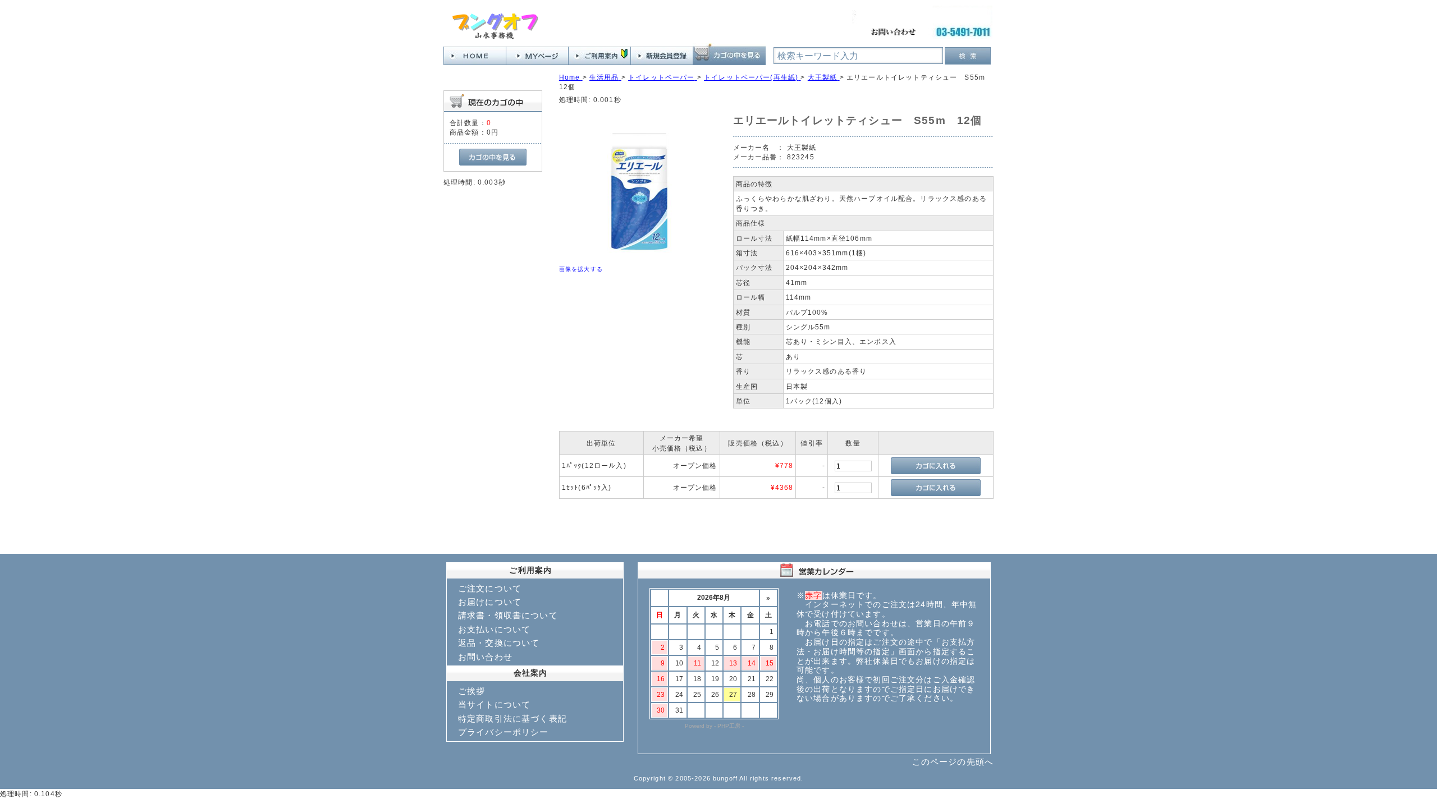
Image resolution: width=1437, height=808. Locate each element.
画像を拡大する (581, 269)
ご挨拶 (471, 691)
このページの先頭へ (953, 761)
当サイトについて (494, 704)
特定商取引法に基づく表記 (512, 718)
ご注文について (489, 588)
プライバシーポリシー (503, 732)
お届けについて (489, 602)
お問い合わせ (485, 657)
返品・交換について (498, 643)
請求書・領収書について (508, 615)
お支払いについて (494, 629)
